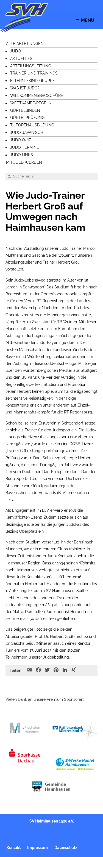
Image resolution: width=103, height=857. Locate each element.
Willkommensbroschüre (36, 95)
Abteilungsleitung (30, 66)
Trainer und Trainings (34, 73)
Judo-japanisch (26, 132)
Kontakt (14, 847)
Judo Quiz (20, 140)
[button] (87, 20)
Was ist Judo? (25, 88)
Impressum (37, 847)
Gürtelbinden (25, 110)
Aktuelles (21, 58)
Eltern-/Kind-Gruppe (32, 80)
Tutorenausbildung (32, 125)
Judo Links (21, 155)
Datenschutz (65, 847)
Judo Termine (24, 147)
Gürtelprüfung (27, 117)
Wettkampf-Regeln (31, 103)
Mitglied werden (24, 162)
